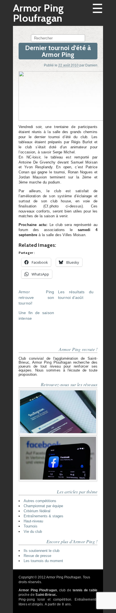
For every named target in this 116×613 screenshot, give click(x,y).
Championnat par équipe (43, 506)
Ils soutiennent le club (41, 551)
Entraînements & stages (43, 516)
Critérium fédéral (37, 511)
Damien (91, 65)
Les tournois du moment (43, 561)
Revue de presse (37, 556)
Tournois (30, 526)
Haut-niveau (33, 521)
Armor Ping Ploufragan (38, 13)
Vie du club (33, 531)
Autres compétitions (40, 501)
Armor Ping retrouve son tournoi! (36, 297)
